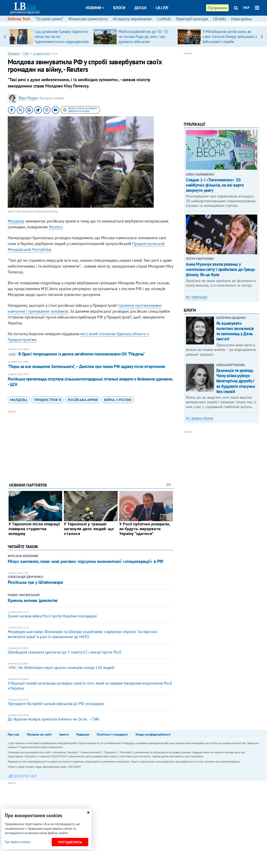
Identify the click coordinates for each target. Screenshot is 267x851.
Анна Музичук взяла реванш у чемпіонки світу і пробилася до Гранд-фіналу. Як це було (221, 269)
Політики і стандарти (112, 734)
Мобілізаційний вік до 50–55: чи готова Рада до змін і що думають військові (143, 36)
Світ (26, 53)
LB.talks (219, 18)
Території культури (192, 18)
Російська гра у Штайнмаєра (35, 582)
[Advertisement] (91, 443)
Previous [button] (5, 36)
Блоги (119, 7)
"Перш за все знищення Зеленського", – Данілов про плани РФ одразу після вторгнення (86, 366)
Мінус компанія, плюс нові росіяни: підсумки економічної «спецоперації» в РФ (85, 561)
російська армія (83, 399)
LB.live (162, 7)
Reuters (55, 227)
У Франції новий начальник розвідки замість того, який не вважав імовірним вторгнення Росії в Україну (90, 685)
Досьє (140, 7)
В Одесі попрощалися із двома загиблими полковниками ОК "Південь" (77, 354)
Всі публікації (196, 297)
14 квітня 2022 (41, 54)
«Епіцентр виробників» (132, 18)
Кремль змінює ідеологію (33, 600)
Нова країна (241, 18)
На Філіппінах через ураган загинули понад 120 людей (61, 667)
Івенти (64, 734)
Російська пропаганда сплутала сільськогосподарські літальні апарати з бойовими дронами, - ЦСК (90, 381)
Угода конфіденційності (153, 734)
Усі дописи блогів (199, 418)
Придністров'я (47, 399)
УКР (246, 7)
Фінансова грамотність (88, 18)
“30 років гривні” (49, 18)
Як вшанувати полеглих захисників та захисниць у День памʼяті (235, 331)
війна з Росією (118, 399)
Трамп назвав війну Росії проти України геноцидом (52, 616)
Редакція (82, 734)
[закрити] (88, 812)
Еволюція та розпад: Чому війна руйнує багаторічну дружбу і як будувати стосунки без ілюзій (235, 381)
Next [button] (261, 36)
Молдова (16, 221)
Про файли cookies (17, 842)
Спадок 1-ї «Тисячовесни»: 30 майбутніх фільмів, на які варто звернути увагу (215, 185)
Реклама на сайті (39, 734)
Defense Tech (19, 18)
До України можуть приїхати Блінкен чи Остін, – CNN (53, 719)
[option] (50, 36)
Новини (93, 7)
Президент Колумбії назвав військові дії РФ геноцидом (56, 703)
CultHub (164, 18)
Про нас (13, 734)
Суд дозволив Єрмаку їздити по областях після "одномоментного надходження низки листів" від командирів (61, 39)
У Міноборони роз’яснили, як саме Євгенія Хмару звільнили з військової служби (230, 36)
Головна (13, 53)
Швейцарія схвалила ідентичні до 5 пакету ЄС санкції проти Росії (64, 652)
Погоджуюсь (70, 842)
